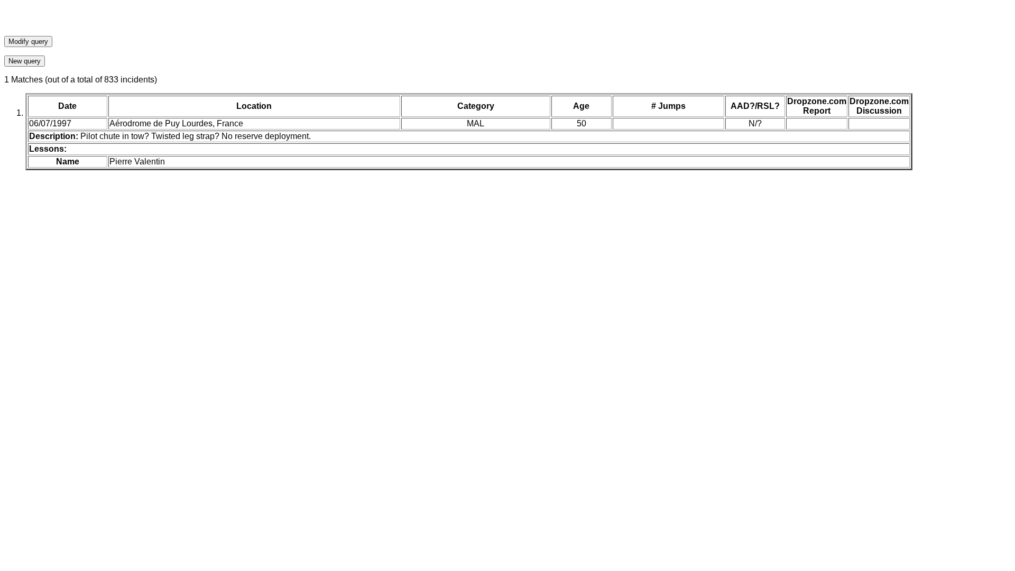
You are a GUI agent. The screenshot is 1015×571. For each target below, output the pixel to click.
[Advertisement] (507, 20)
